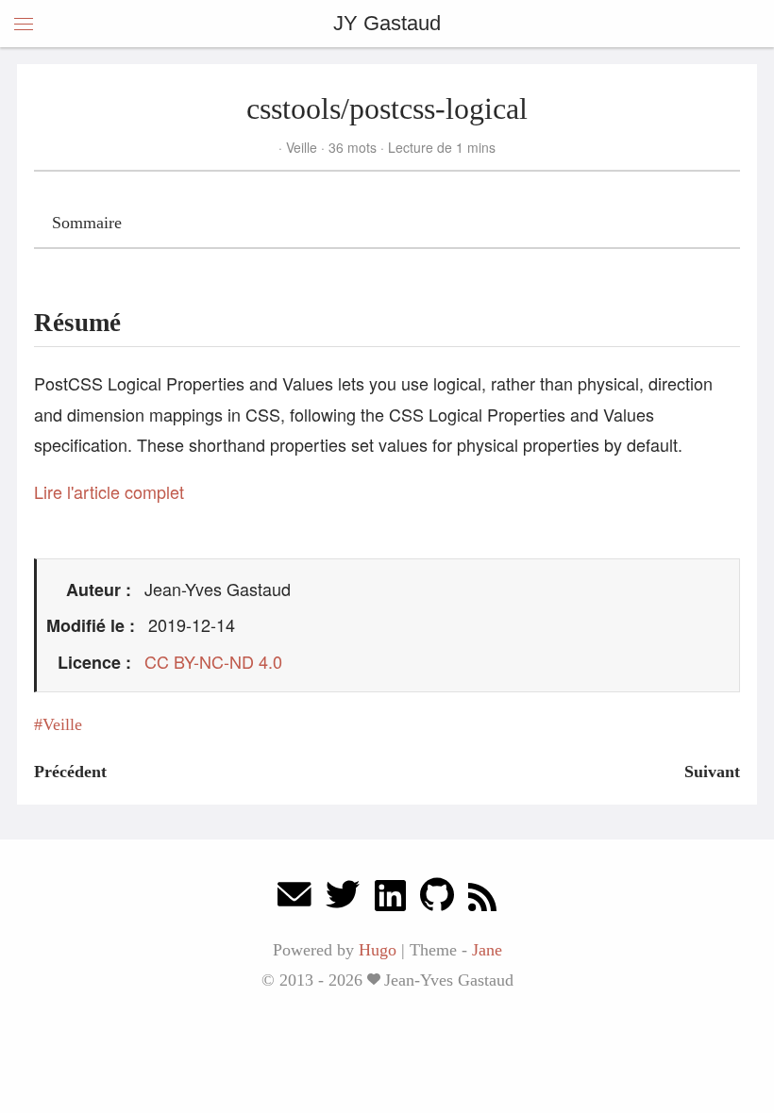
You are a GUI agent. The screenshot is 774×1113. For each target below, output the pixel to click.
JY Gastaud (387, 23)
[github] (437, 899)
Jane (487, 949)
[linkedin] (390, 899)
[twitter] (343, 899)
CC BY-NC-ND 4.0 (213, 661)
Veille (301, 147)
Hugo (377, 949)
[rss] (482, 899)
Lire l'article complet (109, 491)
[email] (294, 899)
